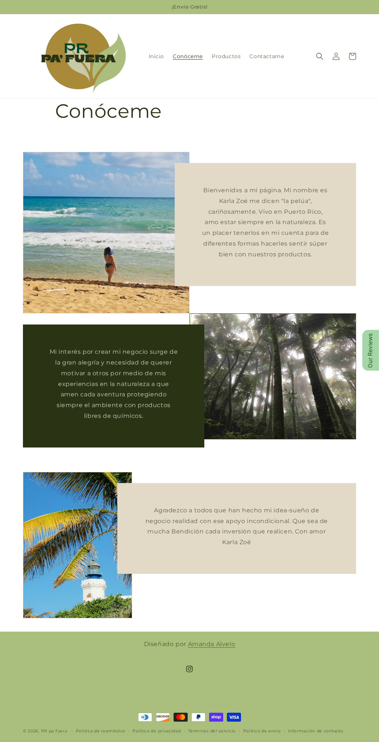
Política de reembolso (100, 730)
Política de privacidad (157, 730)
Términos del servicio (212, 730)
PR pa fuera (54, 730)
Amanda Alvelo (211, 644)
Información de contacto (315, 730)
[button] (320, 56)
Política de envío (262, 730)
